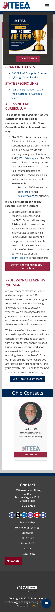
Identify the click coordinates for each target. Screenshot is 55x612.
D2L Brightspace (28, 158)
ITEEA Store (27, 538)
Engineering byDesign (27, 527)
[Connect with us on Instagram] (30, 515)
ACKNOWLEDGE (28, 58)
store (25, 191)
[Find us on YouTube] (37, 515)
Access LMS (27, 543)
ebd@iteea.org (26, 196)
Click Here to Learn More (27, 379)
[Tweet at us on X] (18, 515)
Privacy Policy (27, 553)
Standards (27, 532)
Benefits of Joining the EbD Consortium (27, 266)
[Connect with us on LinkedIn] (24, 515)
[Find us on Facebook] (12, 515)
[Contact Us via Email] (43, 515)
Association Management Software (27, 591)
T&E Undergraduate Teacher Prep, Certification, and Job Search (28, 94)
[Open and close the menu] (41, 5)
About (27, 548)
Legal (35, 605)
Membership (27, 522)
